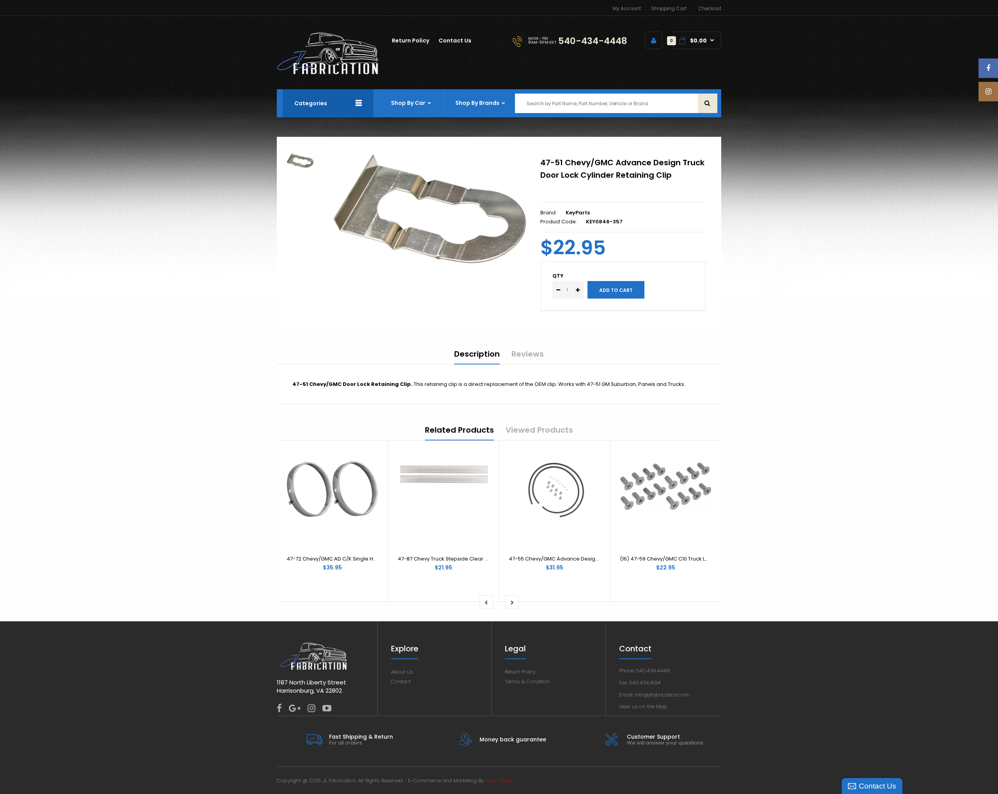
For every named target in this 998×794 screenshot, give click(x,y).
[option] (430, 209)
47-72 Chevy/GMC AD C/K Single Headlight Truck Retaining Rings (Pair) (375, 558)
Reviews (527, 353)
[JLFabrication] (328, 72)
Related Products (459, 429)
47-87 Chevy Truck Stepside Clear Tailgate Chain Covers (469, 558)
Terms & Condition (527, 681)
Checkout (709, 8)
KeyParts (578, 212)
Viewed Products (539, 429)
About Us (402, 672)
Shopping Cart (669, 8)
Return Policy (520, 672)
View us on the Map (643, 706)
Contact (401, 681)
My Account (627, 8)
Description (477, 353)
